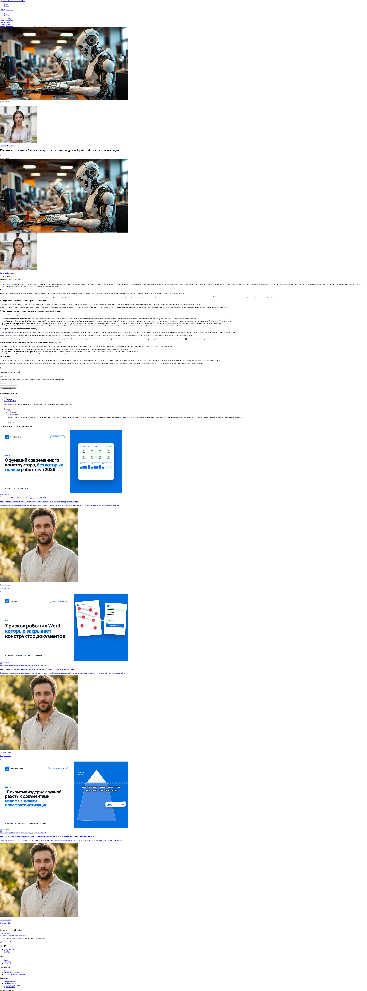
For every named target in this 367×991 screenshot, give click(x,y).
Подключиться (5, 933)
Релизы (6, 6)
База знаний (8, 971)
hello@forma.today (9, 982)
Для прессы (7, 962)
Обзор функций (9, 949)
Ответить (7, 409)
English (8, 24)
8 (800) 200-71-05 (9, 987)
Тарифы (6, 951)
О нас (6, 960)
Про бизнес (9, 26)
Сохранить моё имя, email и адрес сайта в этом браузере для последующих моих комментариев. (33, 379)
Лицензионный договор (12, 972)
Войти (2, 11)
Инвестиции (8, 963)
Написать (3, 9)
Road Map (7, 953)
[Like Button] (1, 367)
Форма (8, 332)
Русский (2, 24)
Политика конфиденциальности (14, 974)
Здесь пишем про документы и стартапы (13, 935)
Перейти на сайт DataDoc (16, 1)
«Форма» (134, 417)
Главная (2, 26)
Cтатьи (6, 4)
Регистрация (9, 11)
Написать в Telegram (6, 19)
